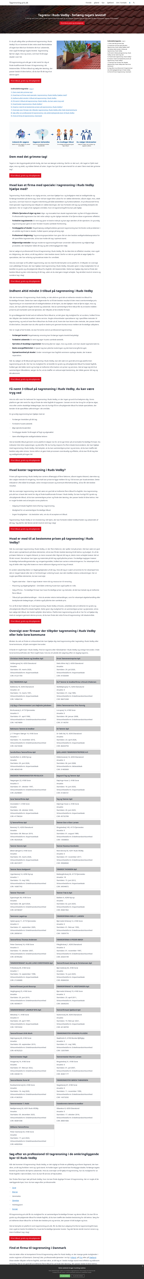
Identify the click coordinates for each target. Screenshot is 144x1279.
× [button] (142, 1266)
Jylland (96, 3)
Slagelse (15, 1200)
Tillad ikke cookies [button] (78, 1275)
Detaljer (89, 1272)
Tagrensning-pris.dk (18, 2)
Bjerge (15, 1192)
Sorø (14, 1187)
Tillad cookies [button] (65, 1275)
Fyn (103, 3)
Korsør (15, 1209)
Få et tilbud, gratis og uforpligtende (72, 23)
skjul (31, 89)
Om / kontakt (121, 3)
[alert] (72, 1272)
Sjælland (110, 3)
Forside (88, 3)
